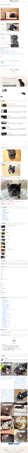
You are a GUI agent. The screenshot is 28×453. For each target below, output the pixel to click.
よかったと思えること (5, 213)
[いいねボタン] (1, 56)
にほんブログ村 (3, 66)
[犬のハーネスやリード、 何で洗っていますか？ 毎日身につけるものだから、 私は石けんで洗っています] (20, 382)
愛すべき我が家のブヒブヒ (6, 321)
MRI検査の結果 (4, 209)
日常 (1, 96)
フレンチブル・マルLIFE (5, 317)
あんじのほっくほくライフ (6, 316)
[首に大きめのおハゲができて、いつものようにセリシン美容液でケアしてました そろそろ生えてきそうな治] (20, 436)
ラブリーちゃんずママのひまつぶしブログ (8, 309)
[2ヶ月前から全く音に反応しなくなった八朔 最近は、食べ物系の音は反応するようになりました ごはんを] (20, 409)
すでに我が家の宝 (4, 215)
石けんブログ (23, 449)
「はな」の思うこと (5, 302)
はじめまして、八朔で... (5, 219)
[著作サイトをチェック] (12, 351)
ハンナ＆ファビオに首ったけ (6, 322)
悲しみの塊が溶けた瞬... (5, 212)
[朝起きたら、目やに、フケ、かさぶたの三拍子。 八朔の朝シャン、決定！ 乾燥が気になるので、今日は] (20, 369)
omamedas (3, 315)
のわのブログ (4, 303)
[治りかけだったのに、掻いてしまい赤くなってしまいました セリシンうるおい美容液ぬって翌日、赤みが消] (7, 436)
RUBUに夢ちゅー (4, 323)
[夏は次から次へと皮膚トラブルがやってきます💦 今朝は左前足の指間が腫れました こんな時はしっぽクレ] (7, 422)
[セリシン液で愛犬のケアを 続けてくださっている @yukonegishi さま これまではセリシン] (7, 395)
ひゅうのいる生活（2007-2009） (7, 332)
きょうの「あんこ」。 (5, 311)
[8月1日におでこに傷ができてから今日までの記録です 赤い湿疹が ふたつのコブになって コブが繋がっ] (7, 409)
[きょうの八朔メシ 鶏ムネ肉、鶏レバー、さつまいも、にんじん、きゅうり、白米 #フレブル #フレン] (20, 422)
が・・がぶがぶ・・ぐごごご (6, 324)
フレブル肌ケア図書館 (4, 449)
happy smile (4, 318)
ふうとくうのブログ (5, 308)
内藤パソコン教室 (21, 450)
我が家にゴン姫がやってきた (6, 301)
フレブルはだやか (14, 449)
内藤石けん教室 (7, 450)
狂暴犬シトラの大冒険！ (5, 304)
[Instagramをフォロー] (15, 351)
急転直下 (3, 214)
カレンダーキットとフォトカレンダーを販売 (7, 51)
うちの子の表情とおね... (5, 220)
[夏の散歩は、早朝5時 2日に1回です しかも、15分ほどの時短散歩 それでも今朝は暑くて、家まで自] (7, 369)
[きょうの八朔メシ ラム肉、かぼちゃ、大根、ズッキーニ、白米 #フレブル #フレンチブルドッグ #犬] (20, 395)
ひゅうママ (14, 343)
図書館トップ (14, 71)
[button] (26, 144)
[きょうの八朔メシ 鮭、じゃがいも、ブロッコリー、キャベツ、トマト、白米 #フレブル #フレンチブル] (7, 382)
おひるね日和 (4, 310)
